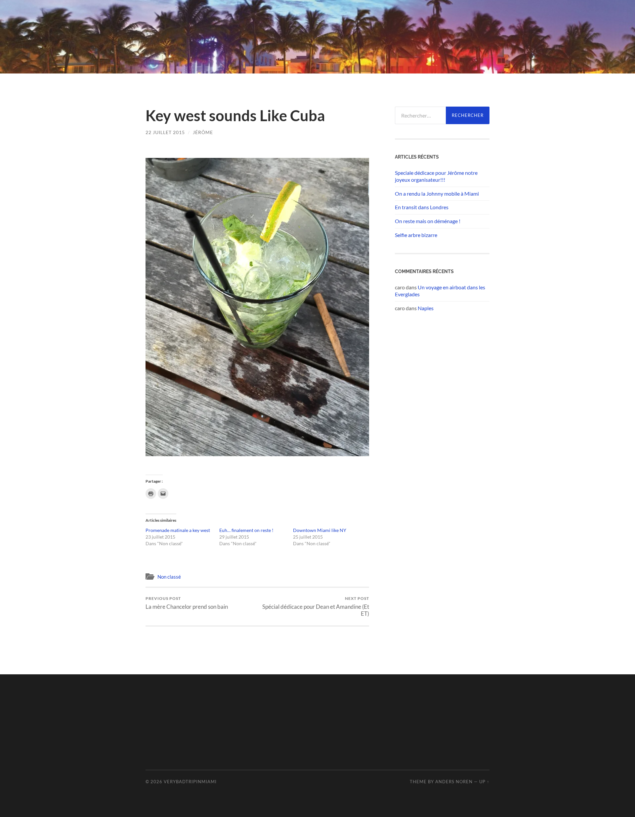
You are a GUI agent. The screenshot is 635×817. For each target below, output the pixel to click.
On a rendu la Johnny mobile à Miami (437, 193)
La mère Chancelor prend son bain (187, 603)
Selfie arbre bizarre (416, 235)
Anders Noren (454, 781)
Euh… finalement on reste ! (246, 530)
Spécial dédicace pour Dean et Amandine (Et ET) (315, 606)
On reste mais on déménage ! (427, 221)
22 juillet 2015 (165, 132)
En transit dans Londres (421, 207)
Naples (426, 308)
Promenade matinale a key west (178, 530)
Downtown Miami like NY (319, 530)
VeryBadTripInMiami (190, 781)
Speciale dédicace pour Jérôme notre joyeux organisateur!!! (436, 176)
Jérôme (203, 132)
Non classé (169, 577)
